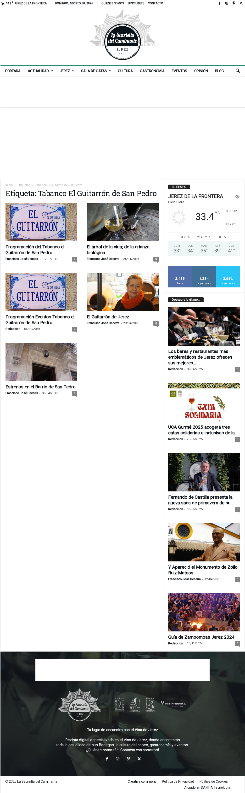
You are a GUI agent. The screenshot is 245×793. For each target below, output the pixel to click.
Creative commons (142, 781)
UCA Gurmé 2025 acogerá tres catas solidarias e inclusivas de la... (203, 430)
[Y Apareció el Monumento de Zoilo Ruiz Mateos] (204, 542)
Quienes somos (112, 3)
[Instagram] (227, 3)
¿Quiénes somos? (101, 750)
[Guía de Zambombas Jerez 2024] (204, 612)
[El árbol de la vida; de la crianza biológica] (123, 222)
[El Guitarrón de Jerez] (123, 292)
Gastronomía (152, 71)
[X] (241, 3)
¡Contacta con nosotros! (139, 750)
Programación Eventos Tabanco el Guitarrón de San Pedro (40, 319)
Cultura (125, 71)
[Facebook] (220, 3)
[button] (237, 71)
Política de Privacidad (178, 781)
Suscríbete (136, 3)
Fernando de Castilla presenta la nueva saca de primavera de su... (200, 500)
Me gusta (180, 267)
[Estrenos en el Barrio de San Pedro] (41, 362)
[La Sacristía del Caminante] (122, 36)
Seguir (204, 267)
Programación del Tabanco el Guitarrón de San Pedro (35, 249)
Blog (219, 71)
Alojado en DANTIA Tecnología (207, 787)
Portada (13, 71)
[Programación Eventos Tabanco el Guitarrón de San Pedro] (41, 292)
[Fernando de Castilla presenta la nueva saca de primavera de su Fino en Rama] (204, 472)
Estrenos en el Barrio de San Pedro (41, 387)
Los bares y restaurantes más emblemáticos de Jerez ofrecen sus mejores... (200, 357)
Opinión (201, 71)
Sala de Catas (94, 71)
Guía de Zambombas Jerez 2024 (201, 637)
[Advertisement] (122, 92)
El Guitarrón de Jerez (108, 317)
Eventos (179, 71)
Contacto (155, 3)
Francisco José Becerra (22, 259)
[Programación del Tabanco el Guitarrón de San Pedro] (41, 222)
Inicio (9, 185)
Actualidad (38, 71)
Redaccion (13, 329)
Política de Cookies (214, 781)
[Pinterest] (234, 3)
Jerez (65, 71)
